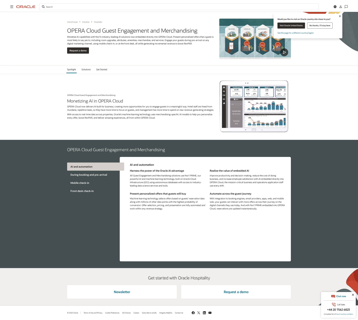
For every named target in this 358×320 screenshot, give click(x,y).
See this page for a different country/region (295, 32)
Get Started (101, 69)
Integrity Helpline (165, 313)
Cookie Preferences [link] (112, 313)
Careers (136, 313)
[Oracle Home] (26, 7)
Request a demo (78, 50)
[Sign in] (340, 6)
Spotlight (71, 69)
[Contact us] (346, 6)
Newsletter (122, 292)
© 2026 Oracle (72, 313)
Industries (86, 22)
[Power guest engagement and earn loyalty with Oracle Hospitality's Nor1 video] (255, 39)
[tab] (93, 175)
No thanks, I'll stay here (319, 25)
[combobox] (179, 6)
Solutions (86, 69)
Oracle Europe (72, 22)
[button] (11, 6)
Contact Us (179, 313)
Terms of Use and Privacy (93, 313)
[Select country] (335, 6)
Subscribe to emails (149, 313)
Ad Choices (126, 313)
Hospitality (98, 22)
